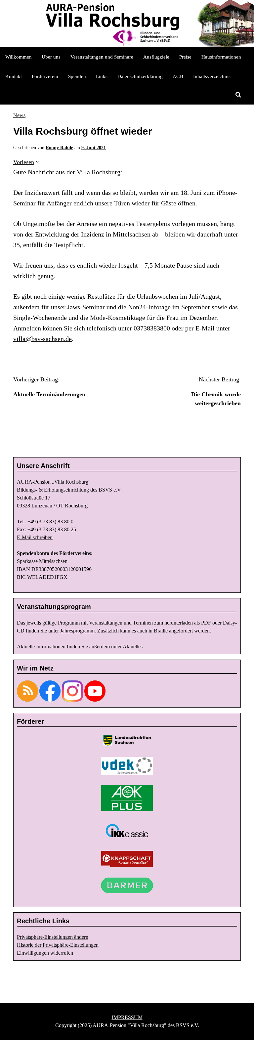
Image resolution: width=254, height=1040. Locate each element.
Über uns (51, 57)
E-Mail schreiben (35, 537)
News (19, 115)
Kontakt (13, 76)
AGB (178, 76)
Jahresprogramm (77, 630)
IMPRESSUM (127, 1017)
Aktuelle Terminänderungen (49, 394)
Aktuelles (133, 646)
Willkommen (18, 57)
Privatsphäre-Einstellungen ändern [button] (52, 937)
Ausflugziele (156, 57)
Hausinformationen (221, 57)
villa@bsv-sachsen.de (42, 338)
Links (101, 76)
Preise (185, 57)
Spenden (77, 76)
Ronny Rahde (59, 147)
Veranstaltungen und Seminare (101, 57)
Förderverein (45, 76)
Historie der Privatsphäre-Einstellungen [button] (58, 945)
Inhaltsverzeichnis (212, 76)
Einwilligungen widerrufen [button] (45, 953)
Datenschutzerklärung (140, 76)
